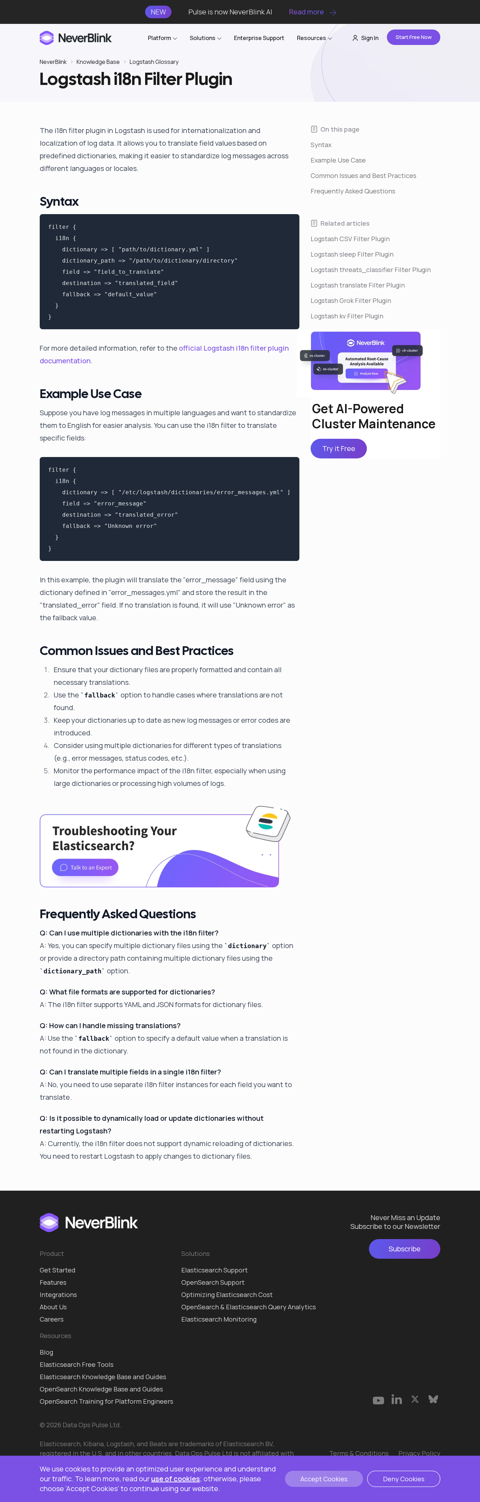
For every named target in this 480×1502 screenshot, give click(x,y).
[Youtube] (378, 1399)
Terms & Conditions (359, 1453)
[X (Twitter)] (415, 1399)
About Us (53, 1307)
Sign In (369, 38)
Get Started (58, 1270)
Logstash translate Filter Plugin (358, 285)
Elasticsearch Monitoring (219, 1319)
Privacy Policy (419, 1453)
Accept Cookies (324, 1479)
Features (53, 1282)
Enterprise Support (259, 38)
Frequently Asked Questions (353, 191)
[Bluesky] (433, 1399)
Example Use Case (338, 160)
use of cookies (175, 1478)
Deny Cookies (403, 1479)
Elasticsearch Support (214, 1270)
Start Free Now (414, 37)
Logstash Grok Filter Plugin (351, 300)
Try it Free (338, 449)
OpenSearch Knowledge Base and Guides (101, 1389)
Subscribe (405, 1248)
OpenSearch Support (213, 1282)
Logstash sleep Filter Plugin (352, 254)
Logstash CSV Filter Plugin (350, 238)
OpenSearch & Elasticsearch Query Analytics (248, 1307)
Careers (52, 1319)
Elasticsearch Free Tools (76, 1364)
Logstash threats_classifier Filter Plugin (371, 269)
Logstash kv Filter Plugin (347, 316)
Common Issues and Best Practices (363, 175)
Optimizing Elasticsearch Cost (227, 1294)
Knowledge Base (98, 62)
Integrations (58, 1294)
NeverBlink (53, 62)
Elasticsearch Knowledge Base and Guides (103, 1376)
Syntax (321, 144)
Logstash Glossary (154, 62)
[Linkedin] (397, 1399)
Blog (46, 1352)
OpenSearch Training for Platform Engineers (106, 1401)
